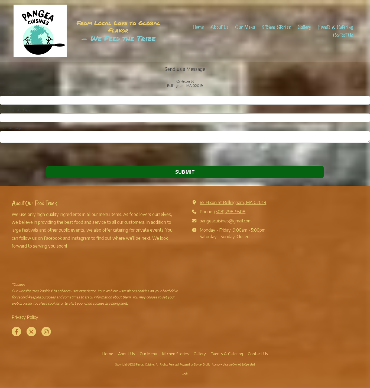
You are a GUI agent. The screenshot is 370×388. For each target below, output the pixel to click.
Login (185, 373)
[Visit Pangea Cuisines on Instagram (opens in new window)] (46, 331)
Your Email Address (15, 110)
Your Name (8, 92)
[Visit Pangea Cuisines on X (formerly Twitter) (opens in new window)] (31, 331)
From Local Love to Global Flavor (118, 26)
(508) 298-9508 (229, 211)
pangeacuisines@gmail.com (226, 220)
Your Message (11, 128)
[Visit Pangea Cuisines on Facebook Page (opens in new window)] (16, 331)
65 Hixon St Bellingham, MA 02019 (233, 202)
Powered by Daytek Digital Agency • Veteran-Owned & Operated (217, 364)
